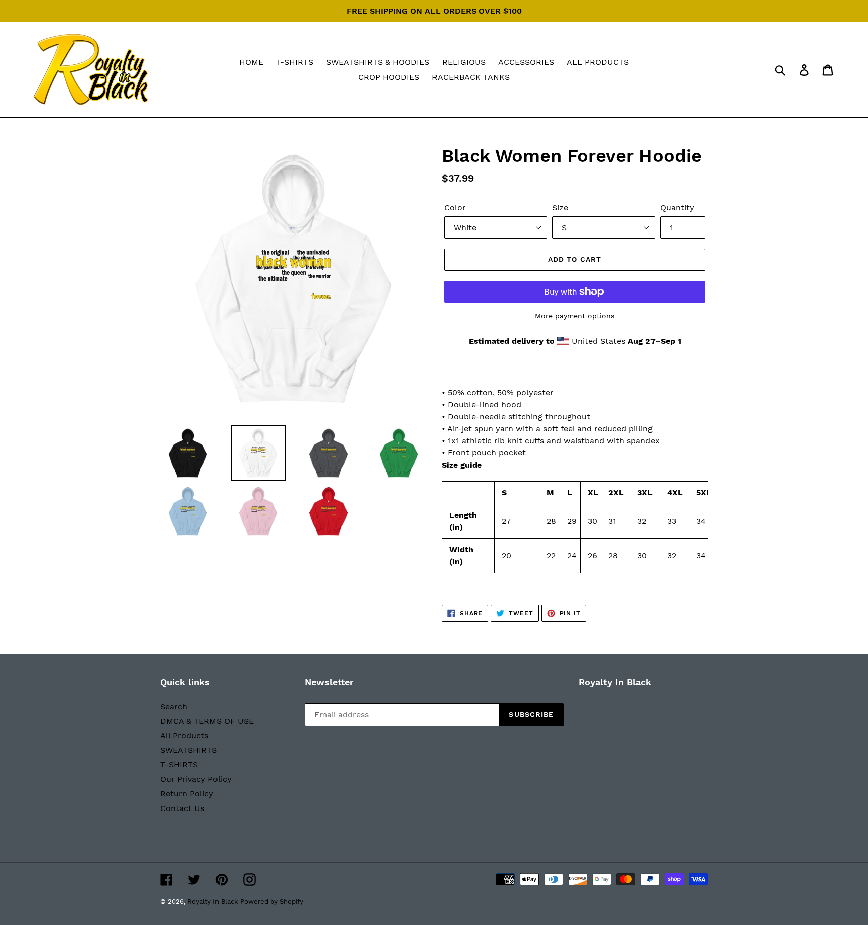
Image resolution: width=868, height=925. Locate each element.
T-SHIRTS (179, 764)
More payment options (574, 316)
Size (560, 207)
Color (455, 207)
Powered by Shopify (271, 901)
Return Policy (186, 793)
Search (173, 706)
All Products (184, 735)
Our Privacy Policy (196, 779)
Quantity (677, 207)
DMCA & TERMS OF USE (207, 721)
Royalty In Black (212, 901)
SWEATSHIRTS (188, 750)
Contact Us (182, 808)
